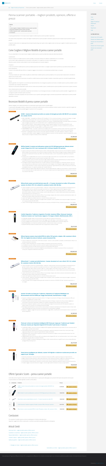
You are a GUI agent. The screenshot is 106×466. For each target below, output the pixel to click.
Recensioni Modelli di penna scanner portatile (20, 29)
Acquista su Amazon (72, 139)
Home (94, 3)
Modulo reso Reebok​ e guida (97, 39)
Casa (92, 17)
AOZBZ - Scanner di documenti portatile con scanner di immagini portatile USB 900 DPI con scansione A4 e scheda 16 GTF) (49, 115)
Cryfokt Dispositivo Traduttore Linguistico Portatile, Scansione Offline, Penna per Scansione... (36, 404)
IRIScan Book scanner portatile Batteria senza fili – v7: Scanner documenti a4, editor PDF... (35, 399)
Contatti (100, 3)
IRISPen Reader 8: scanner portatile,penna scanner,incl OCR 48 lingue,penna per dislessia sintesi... (37, 393)
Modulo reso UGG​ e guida (96, 37)
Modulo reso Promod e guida (97, 45)
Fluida (97, 463)
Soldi (92, 30)
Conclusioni (12, 32)
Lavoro (92, 19)
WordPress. (101, 463)
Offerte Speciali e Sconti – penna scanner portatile (21, 31)
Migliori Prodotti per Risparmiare (17, 7)
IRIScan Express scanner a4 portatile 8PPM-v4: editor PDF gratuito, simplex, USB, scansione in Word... (37, 409)
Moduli (92, 25)
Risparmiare (93, 28)
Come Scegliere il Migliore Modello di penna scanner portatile (23, 28)
